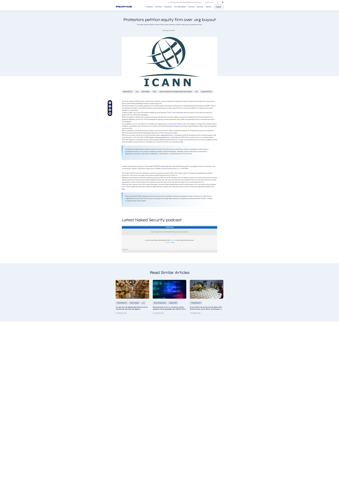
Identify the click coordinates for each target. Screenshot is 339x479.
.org (137, 91)
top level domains (206, 91)
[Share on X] (110, 106)
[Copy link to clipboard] (110, 103)
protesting (138, 103)
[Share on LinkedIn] (110, 110)
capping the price (166, 135)
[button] (209, 2)
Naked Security (127, 91)
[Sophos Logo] (124, 7)
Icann (154, 91)
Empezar (218, 7)
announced (164, 166)
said (181, 142)
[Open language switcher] (222, 2)
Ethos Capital (145, 91)
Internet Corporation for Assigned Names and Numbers (176, 91)
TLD (196, 91)
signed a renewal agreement (158, 137)
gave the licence (174, 126)
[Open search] (217, 2)
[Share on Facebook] (110, 113)
